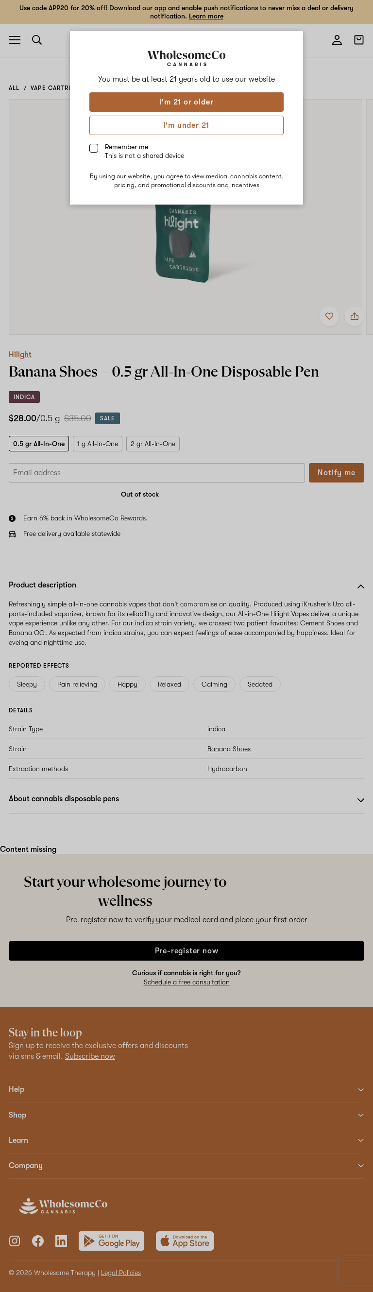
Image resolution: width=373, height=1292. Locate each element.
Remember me (144, 151)
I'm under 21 (187, 125)
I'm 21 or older (187, 102)
